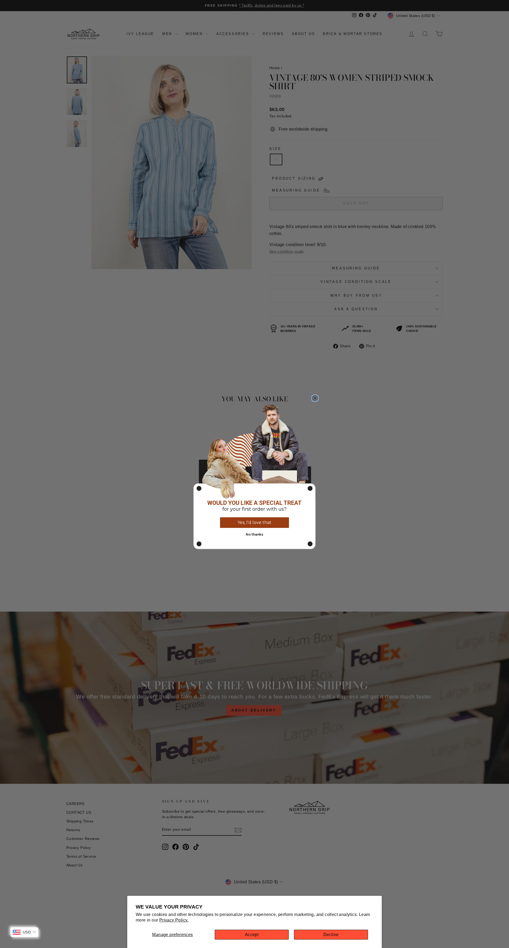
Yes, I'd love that (254, 522)
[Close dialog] (315, 398)
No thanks (254, 534)
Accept (251, 934)
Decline (331, 934)
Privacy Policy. (173, 920)
